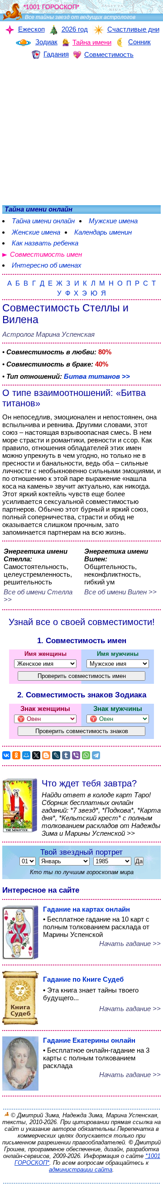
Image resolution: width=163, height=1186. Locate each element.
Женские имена (36, 232)
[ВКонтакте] (6, 755)
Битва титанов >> (97, 376)
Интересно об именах (47, 265)
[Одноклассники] (16, 755)
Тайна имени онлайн (43, 221)
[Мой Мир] (26, 755)
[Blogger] (46, 755)
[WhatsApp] (86, 755)
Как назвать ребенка (45, 243)
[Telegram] (96, 755)
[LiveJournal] (56, 755)
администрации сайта (80, 1169)
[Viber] (76, 755)
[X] (36, 755)
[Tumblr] (66, 755)
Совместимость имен (46, 254)
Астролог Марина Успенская (48, 334)
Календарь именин (103, 232)
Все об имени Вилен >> (120, 592)
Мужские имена (113, 221)
